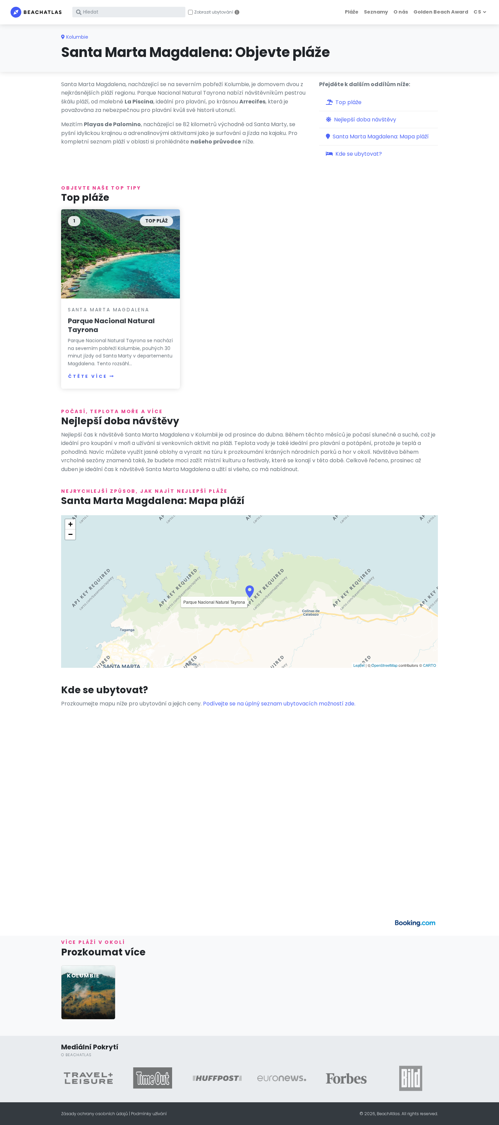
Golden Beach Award (440, 11)
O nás (400, 11)
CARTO (429, 665)
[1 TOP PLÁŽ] (120, 253)
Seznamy (376, 11)
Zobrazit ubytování (213, 12)
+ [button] (70, 524)
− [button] (70, 534)
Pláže (351, 11)
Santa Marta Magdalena (108, 309)
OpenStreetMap (384, 665)
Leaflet (359, 665)
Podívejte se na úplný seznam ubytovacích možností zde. (279, 703)
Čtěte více (87, 376)
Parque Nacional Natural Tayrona (111, 325)
